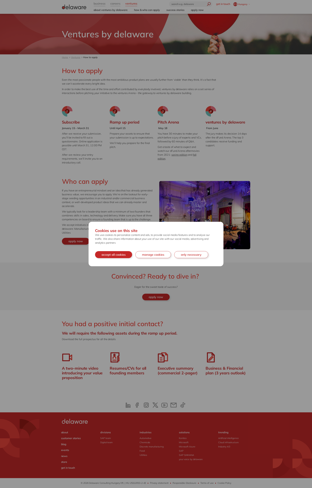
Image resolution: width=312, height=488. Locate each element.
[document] (156, 244)
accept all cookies (114, 255)
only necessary (191, 255)
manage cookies (153, 255)
